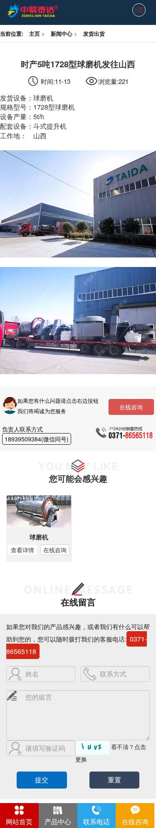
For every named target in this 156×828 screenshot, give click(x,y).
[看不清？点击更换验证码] (92, 747)
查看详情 (22, 550)
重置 (114, 779)
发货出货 (94, 33)
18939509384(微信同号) (37, 439)
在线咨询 (131, 407)
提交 (41, 779)
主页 (34, 33)
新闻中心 (61, 33)
